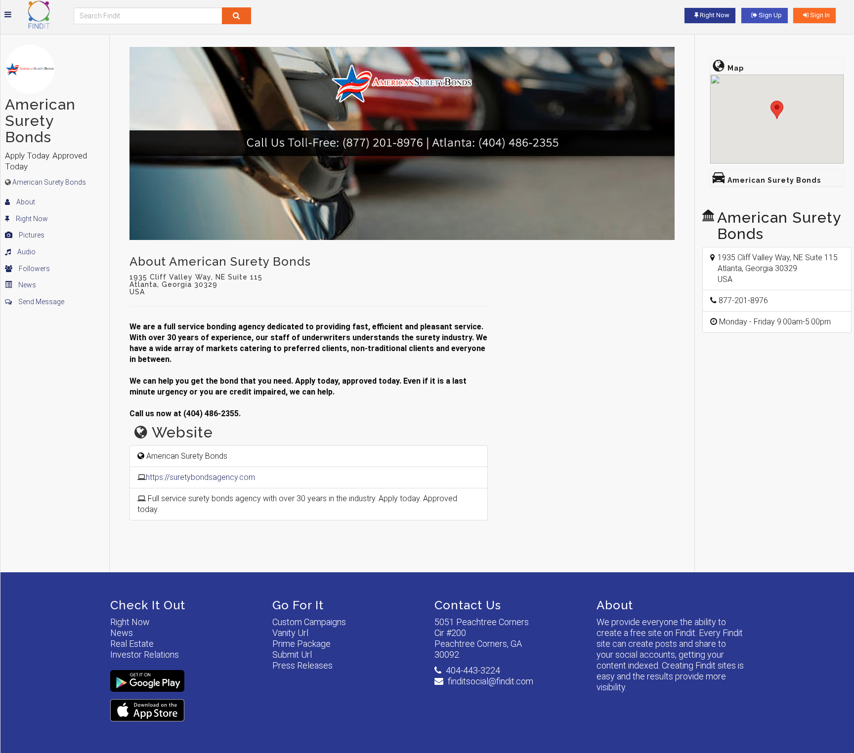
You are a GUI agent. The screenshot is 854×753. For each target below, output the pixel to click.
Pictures (30, 235)
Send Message (40, 302)
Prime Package (301, 643)
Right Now (31, 219)
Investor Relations (144, 654)
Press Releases (302, 665)
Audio (26, 252)
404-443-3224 (473, 670)
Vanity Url (290, 633)
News (26, 285)
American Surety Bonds (49, 182)
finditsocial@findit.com (490, 681)
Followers (33, 269)
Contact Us (467, 605)
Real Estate (132, 643)
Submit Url (292, 654)
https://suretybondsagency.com (200, 477)
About (25, 202)
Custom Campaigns (309, 622)
